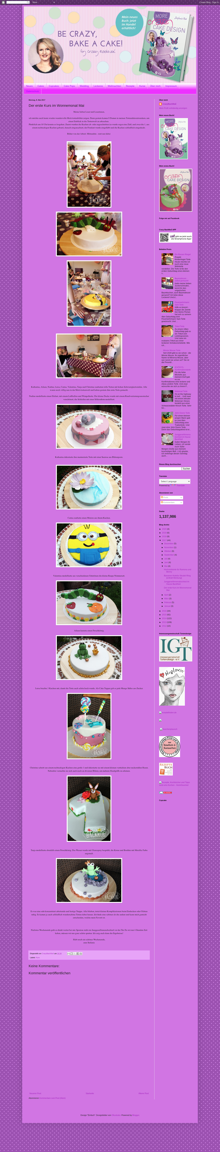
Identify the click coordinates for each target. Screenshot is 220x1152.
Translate (181, 485)
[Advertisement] (89, 1068)
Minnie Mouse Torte (171, 350)
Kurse (142, 86)
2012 (164, 626)
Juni (166, 562)
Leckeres (98, 86)
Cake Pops (69, 86)
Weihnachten (114, 86)
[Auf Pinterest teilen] (80, 953)
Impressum (171, 86)
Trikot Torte (179, 326)
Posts (165, 497)
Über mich (155, 86)
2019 (164, 533)
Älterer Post (144, 1093)
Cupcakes (54, 86)
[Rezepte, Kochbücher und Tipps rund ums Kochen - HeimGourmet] (175, 785)
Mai (166, 566)
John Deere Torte (182, 413)
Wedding (84, 86)
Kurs (38, 957)
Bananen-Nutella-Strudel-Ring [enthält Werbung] (177, 577)
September (169, 555)
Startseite (90, 1093)
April (166, 595)
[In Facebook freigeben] (77, 953)
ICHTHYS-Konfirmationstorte (183, 368)
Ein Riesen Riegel (183, 254)
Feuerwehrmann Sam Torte (182, 303)
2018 (164, 536)
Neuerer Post (35, 1093)
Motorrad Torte (181, 391)
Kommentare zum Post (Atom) (52, 1098)
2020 (164, 529)
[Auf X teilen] (74, 953)
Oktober (168, 551)
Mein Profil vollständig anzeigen (173, 108)
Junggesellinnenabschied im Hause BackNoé (183, 436)
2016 (164, 611)
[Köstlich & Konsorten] (169, 756)
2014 (164, 618)
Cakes (41, 86)
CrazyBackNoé (169, 104)
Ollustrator (116, 1115)
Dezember (169, 543)
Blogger (135, 1115)
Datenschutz (32, 91)
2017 (164, 540)
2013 (164, 622)
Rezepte (130, 86)
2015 (164, 615)
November (169, 547)
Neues (29, 86)
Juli (166, 559)
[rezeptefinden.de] (168, 712)
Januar (167, 606)
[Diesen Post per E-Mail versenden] (68, 953)
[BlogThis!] (71, 953)
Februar (168, 602)
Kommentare (169, 502)
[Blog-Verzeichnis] (165, 793)
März (166, 598)
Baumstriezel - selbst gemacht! (181, 279)
